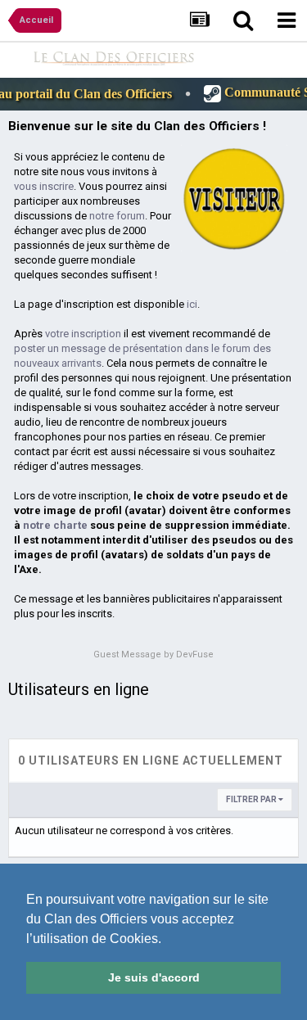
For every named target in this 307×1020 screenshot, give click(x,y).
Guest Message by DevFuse (153, 654)
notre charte (55, 525)
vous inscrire (44, 186)
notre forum (117, 216)
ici (192, 304)
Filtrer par (252, 799)
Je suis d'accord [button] (154, 977)
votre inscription (83, 333)
